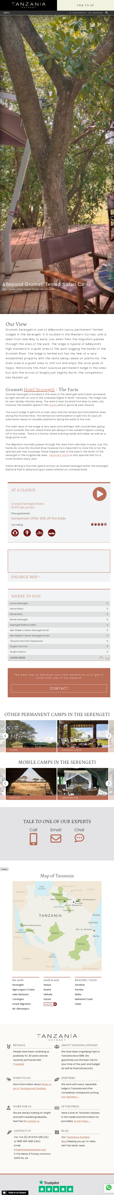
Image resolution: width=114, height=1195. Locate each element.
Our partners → (70, 1097)
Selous (47, 985)
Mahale (48, 994)
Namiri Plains (59, 608)
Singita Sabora (59, 651)
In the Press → (82, 1121)
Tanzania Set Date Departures (59, 641)
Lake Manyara (20, 994)
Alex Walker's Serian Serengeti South (59, 635)
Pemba (79, 989)
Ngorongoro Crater (23, 989)
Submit (4, 869)
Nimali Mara (59, 614)
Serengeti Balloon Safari (59, 624)
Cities (78, 1004)
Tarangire (18, 999)
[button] (5, 736)
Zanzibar (80, 985)
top (101, 658)
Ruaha (47, 989)
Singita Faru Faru (59, 646)
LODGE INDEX (17, 657)
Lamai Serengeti (59, 603)
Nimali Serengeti (59, 619)
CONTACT (59, 688)
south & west (51, 980)
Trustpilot (18, 1064)
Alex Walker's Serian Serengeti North (59, 630)
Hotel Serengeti (39, 389)
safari (54, 405)
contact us (33, 1121)
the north (17, 980)
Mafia (78, 994)
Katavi (47, 999)
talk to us (85, 5)
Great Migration (21, 1004)
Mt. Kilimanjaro (20, 1008)
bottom (107, 658)
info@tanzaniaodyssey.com (30, 1149)
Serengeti (18, 985)
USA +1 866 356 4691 (95, 13)
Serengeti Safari (59, 455)
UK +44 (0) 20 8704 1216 (77, 13)
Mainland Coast (84, 999)
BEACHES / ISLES (86, 980)
